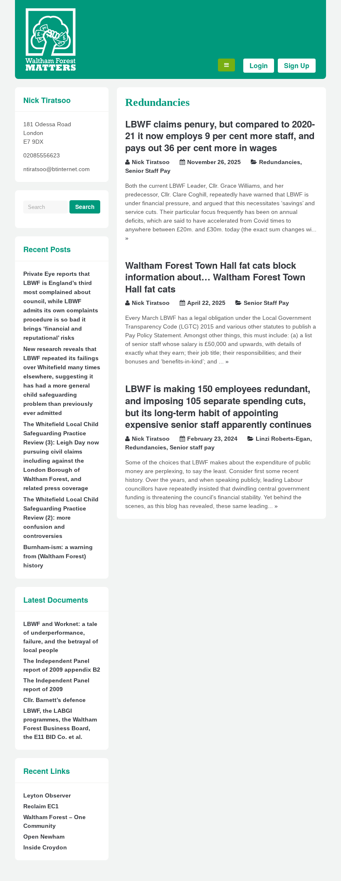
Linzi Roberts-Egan (283, 438)
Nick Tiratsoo (151, 162)
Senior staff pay (192, 447)
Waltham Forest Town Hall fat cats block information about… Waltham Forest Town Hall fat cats (215, 276)
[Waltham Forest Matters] (50, 68)
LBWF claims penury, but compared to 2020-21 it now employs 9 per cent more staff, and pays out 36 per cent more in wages (220, 135)
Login (259, 65)
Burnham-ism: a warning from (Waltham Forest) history (58, 556)
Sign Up (296, 65)
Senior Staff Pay (147, 170)
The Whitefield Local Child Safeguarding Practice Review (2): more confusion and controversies (61, 517)
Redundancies (279, 162)
